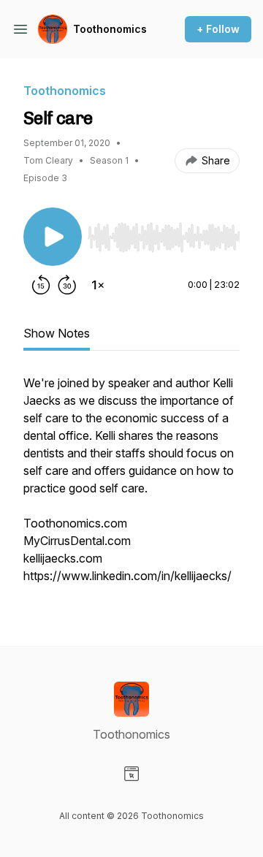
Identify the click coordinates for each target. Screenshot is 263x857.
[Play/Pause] (52, 236)
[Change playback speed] (98, 285)
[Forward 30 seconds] (67, 285)
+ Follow (218, 29)
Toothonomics (110, 29)
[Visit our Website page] (131, 773)
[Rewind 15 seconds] (41, 285)
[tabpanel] (131, 486)
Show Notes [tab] (56, 333)
